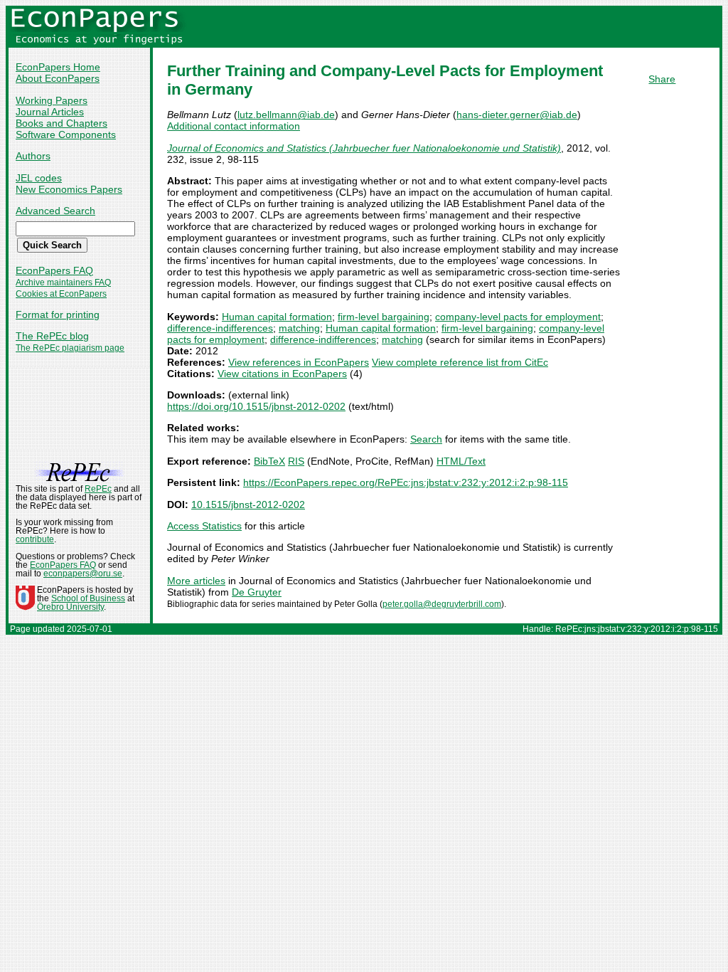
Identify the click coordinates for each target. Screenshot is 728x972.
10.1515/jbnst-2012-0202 (248, 504)
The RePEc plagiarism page (70, 348)
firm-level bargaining (383, 316)
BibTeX (269, 461)
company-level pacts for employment (518, 316)
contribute (35, 539)
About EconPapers (58, 78)
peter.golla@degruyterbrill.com (441, 604)
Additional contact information (233, 126)
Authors (33, 156)
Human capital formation (277, 316)
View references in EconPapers (298, 362)
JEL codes (39, 178)
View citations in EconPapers (282, 373)
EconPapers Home (58, 67)
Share (661, 79)
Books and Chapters (61, 123)
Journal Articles (50, 111)
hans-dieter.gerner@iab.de (516, 114)
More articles (196, 580)
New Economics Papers (69, 189)
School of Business (88, 598)
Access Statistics (204, 526)
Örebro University (70, 607)
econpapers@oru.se (82, 573)
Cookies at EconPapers (61, 294)
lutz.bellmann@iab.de (286, 114)
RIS (296, 461)
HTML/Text (461, 461)
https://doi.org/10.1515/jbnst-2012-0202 (256, 406)
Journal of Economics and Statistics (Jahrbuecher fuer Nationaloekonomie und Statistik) (364, 148)
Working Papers (51, 100)
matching (299, 328)
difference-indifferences (220, 328)
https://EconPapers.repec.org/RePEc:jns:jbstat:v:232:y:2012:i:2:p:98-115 (405, 482)
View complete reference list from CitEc (460, 362)
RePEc (98, 489)
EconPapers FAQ (54, 270)
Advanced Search (55, 210)
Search (426, 439)
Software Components (66, 134)
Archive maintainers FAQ (63, 282)
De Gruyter (257, 592)
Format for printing (58, 314)
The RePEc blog (52, 336)
